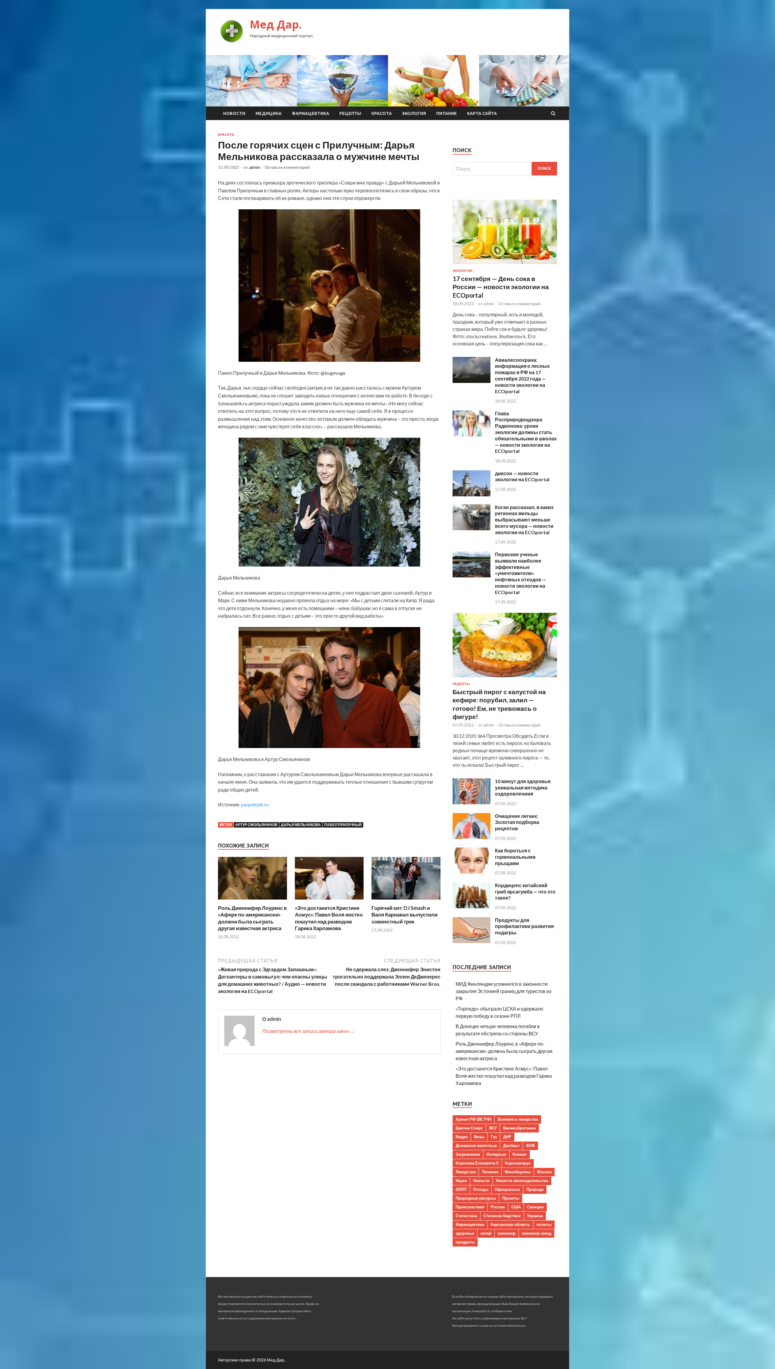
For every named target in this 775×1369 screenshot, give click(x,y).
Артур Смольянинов (256, 824)
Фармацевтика (310, 113)
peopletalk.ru (255, 804)
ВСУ (493, 1128)
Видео (462, 1136)
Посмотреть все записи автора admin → (308, 1031)
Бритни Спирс (469, 1128)
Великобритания (519, 1128)
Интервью (496, 1154)
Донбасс (511, 1145)
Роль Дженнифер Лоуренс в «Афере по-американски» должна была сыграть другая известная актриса (252, 918)
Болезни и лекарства (518, 1119)
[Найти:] (505, 168)
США (516, 1206)
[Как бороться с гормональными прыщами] (471, 871)
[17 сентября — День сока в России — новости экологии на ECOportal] (505, 265)
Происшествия (470, 1206)
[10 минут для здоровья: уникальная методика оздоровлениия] (471, 802)
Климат (520, 1154)
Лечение (490, 1171)
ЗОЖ (530, 1145)
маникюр (507, 1233)
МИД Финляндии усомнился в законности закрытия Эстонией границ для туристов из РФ (503, 991)
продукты (465, 1242)
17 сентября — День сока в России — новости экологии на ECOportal (501, 287)
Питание (446, 113)
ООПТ (461, 1189)
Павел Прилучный (343, 824)
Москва (544, 1171)
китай (485, 1233)
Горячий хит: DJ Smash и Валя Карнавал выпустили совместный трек (404, 914)
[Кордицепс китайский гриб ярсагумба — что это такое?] (471, 906)
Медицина (269, 113)
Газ (494, 1136)
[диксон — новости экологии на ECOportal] (471, 494)
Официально (507, 1189)
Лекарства (466, 1171)
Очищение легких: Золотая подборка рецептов (517, 822)
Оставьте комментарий (287, 167)
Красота (381, 113)
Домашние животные (476, 1145)
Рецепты (350, 113)
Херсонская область (510, 1224)
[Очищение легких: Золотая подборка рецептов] (471, 837)
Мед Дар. (276, 24)
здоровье (465, 1233)
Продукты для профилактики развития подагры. (524, 926)
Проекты (510, 1198)
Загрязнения (468, 1154)
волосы (544, 1224)
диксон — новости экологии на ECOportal (522, 476)
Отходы (480, 1189)
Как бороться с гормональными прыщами (515, 857)
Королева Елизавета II (477, 1163)
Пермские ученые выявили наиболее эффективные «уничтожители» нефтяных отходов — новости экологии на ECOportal (520, 573)
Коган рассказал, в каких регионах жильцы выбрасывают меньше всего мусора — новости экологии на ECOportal (524, 519)
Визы (479, 1136)
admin (254, 167)
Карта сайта (482, 113)
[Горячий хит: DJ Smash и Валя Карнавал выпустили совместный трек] (405, 901)
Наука (461, 1180)
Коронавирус (518, 1163)
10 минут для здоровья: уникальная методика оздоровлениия (523, 787)
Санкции (535, 1206)
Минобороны (518, 1171)
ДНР (507, 1136)
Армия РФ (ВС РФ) (473, 1119)
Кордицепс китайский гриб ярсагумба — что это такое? (525, 891)
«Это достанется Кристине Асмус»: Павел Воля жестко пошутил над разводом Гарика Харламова (329, 918)
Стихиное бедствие (502, 1215)
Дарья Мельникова (301, 824)
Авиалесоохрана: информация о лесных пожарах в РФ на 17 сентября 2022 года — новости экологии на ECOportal (522, 375)
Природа (534, 1189)
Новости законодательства (522, 1180)
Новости (234, 113)
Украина (535, 1215)
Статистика (466, 1215)
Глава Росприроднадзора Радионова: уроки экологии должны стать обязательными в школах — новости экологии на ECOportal (526, 432)
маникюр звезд (536, 1233)
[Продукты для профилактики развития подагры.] (471, 941)
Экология (414, 113)
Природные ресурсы (476, 1198)
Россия (498, 1206)
